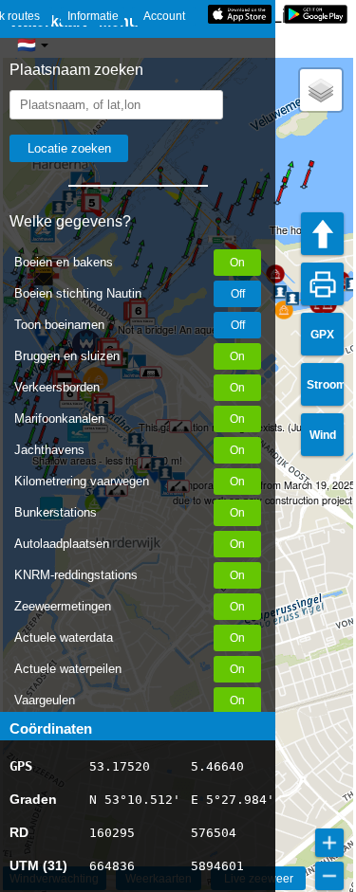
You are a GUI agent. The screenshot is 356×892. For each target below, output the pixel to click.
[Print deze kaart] (322, 284)
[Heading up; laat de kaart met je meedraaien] (322, 233)
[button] (277, 203)
